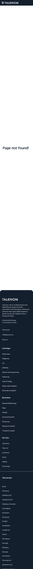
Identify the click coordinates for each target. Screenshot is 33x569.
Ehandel (4, 412)
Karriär (4, 457)
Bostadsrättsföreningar (9, 403)
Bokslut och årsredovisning (10, 372)
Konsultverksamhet (8, 417)
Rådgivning (5, 359)
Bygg (3, 408)
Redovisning (6, 354)
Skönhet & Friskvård (8, 426)
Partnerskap (6, 466)
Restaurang (5, 422)
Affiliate (4, 462)
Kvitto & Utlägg (7, 381)
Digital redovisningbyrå (9, 386)
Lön (3, 363)
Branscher (6, 397)
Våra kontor (5, 444)
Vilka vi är (5, 448)
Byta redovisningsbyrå (9, 391)
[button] (3, 3)
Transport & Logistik (8, 431)
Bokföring (5, 368)
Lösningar (6, 348)
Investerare (5, 453)
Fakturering (5, 377)
